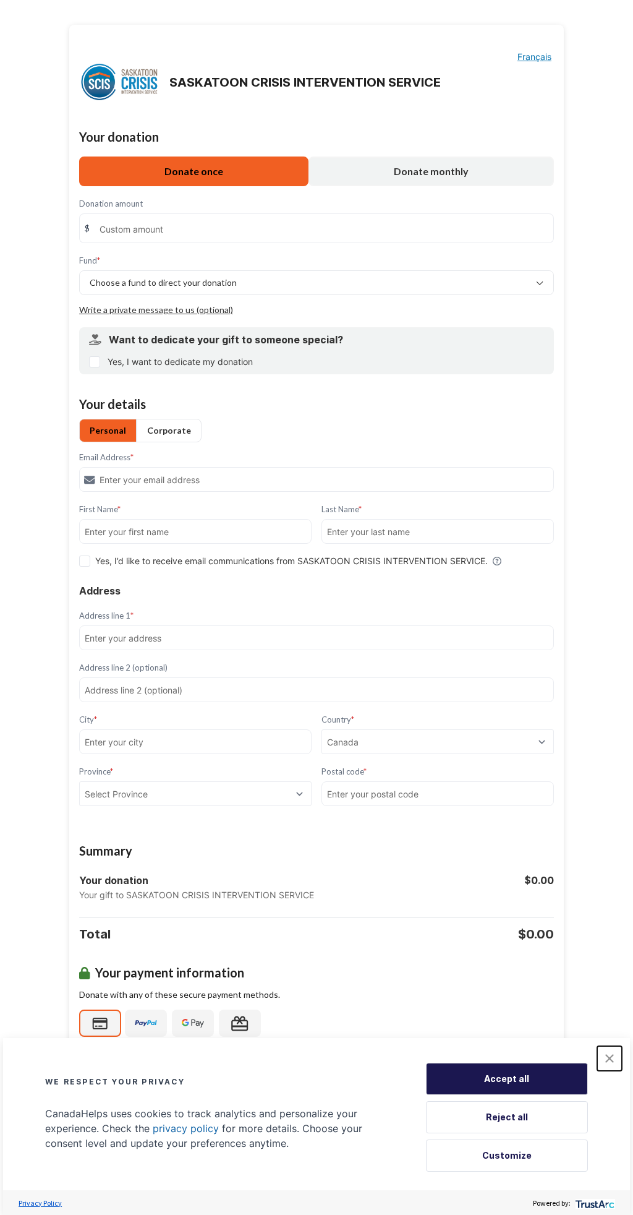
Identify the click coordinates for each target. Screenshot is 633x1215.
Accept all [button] (506, 1078)
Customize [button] (507, 1155)
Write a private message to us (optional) (156, 309)
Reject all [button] (507, 1117)
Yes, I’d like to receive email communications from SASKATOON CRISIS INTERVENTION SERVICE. (291, 561)
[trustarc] (594, 1203)
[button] (609, 1058)
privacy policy (186, 1128)
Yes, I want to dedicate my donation (180, 361)
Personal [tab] (108, 430)
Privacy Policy (40, 1203)
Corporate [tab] (169, 430)
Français (534, 56)
